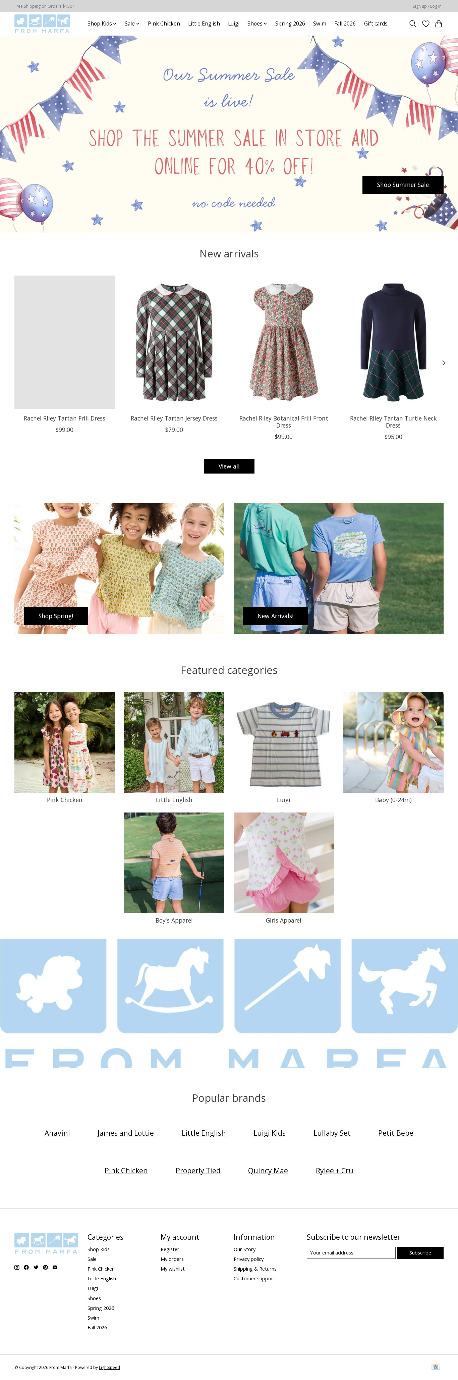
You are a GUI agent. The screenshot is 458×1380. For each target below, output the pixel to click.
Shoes (94, 1298)
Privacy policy (249, 1258)
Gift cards (376, 23)
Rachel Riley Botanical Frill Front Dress (283, 421)
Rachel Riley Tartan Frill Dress (64, 418)
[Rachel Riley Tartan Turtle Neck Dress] (393, 342)
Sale (92, 1258)
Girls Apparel (283, 920)
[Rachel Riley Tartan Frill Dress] (64, 342)
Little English (204, 23)
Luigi (233, 23)
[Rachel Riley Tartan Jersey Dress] (174, 342)
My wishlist (173, 1268)
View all (229, 466)
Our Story (244, 1249)
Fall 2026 (345, 23)
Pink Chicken (164, 23)
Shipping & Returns (255, 1268)
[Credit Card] (436, 1367)
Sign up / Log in (427, 6)
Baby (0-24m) (393, 800)
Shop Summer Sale (403, 185)
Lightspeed (109, 1367)
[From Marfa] (42, 23)
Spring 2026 (290, 23)
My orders (172, 1258)
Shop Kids (99, 1249)
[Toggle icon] (413, 24)
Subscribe (420, 1252)
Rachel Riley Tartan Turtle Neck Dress (393, 421)
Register (170, 1249)
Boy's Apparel (174, 920)
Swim (319, 23)
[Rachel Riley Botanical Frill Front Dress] (284, 342)
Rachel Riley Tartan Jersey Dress (174, 418)
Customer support (254, 1278)
